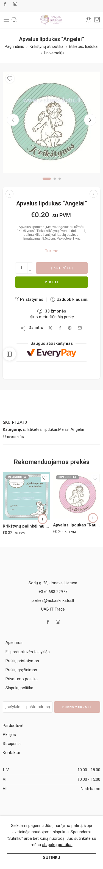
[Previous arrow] (13, 120)
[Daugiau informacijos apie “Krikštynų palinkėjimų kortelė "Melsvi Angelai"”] (43, 519)
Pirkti (51, 282)
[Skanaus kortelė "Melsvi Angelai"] (9, 194)
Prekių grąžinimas (21, 670)
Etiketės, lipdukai (83, 46)
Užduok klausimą (72, 299)
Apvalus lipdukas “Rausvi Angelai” (77, 525)
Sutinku (51, 857)
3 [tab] (60, 183)
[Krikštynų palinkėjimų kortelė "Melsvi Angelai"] (26, 496)
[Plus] (30, 265)
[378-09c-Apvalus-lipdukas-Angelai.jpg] (51, 122)
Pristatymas (31, 299)
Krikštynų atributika (46, 46)
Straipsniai (12, 743)
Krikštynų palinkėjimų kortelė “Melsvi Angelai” (26, 526)
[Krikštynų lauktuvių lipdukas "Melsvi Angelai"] (94, 194)
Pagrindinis (14, 46)
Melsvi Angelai (71, 429)
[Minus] (30, 271)
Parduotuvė (13, 725)
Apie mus (14, 642)
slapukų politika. (57, 845)
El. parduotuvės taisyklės (27, 652)
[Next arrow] (90, 120)
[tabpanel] (51, 123)
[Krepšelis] (97, 19)
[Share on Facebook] (60, 328)
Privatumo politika (21, 679)
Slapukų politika (19, 688)
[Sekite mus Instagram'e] (15, 3)
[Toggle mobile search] (14, 20)
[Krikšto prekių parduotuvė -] (52, 19)
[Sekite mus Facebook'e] (5, 4)
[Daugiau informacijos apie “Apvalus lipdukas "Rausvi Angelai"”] (93, 518)
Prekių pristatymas (22, 661)
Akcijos (9, 734)
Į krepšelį (62, 268)
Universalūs (54, 53)
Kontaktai (11, 752)
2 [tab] (55, 183)
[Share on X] (50, 328)
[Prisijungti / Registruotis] (88, 19)
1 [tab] (46, 183)
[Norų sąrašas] (9, 78)
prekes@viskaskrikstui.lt (53, 600)
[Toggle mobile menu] (6, 19)
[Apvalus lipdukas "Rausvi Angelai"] (77, 495)
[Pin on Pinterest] (70, 328)
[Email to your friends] (79, 328)
